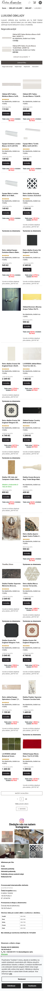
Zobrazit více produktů (20, 57)
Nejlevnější (18, 66)
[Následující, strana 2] (22, 799)
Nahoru (23, 809)
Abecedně (35, 66)
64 (26, 799)
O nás (3, 866)
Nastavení (22, 979)
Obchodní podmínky (7, 869)
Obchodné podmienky (8, 871)
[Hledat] (29, 3)
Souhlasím (32, 986)
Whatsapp (4, 954)
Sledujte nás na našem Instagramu (22, 825)
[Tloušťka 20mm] (11, 574)
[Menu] (40, 3)
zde (10, 974)
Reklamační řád (6, 877)
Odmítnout (11, 986)
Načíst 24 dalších (21, 793)
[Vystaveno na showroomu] (11, 240)
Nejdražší (27, 66)
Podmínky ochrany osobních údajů (12, 874)
